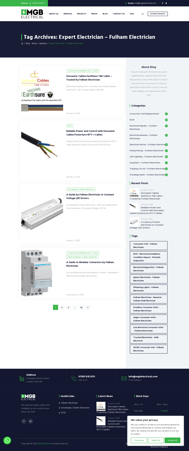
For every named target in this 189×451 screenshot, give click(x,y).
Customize (139, 440)
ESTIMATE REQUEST (157, 14)
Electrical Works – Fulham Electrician (148, 144)
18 (81, 307)
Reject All (155, 440)
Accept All (172, 440)
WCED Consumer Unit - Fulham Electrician (148, 349)
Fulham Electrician (69, 403)
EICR (96, 71)
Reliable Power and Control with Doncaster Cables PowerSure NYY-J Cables (90, 132)
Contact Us (119, 13)
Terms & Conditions (159, 447)
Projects (81, 13)
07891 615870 (38, 3)
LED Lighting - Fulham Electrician (81, 189)
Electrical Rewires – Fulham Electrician (143, 137)
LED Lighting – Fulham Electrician (146, 156)
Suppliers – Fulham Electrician (145, 162)
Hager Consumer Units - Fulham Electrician (145, 319)
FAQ (132, 13)
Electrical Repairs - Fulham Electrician (82, 257)
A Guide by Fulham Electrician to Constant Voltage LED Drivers (146, 225)
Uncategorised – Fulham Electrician (147, 174)
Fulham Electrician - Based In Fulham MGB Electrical (147, 299)
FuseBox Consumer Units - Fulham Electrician (146, 309)
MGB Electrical (44, 443)
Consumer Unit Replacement (79, 71)
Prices (94, 13)
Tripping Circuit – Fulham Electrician (148, 168)
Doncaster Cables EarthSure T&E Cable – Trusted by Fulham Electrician (89, 78)
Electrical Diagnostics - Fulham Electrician (148, 269)
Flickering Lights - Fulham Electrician (146, 289)
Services (68, 13)
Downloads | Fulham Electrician (75, 408)
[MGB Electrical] (32, 13)
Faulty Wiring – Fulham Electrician (147, 150)
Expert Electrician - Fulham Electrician (146, 279)
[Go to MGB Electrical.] (22, 43)
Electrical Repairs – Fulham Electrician (143, 127)
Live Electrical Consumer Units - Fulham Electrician (148, 329)
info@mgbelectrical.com (145, 3)
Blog (105, 13)
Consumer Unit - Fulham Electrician (145, 245)
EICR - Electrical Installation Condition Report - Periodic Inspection (146, 257)
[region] (155, 431)
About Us (53, 13)
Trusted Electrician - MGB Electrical (146, 339)
